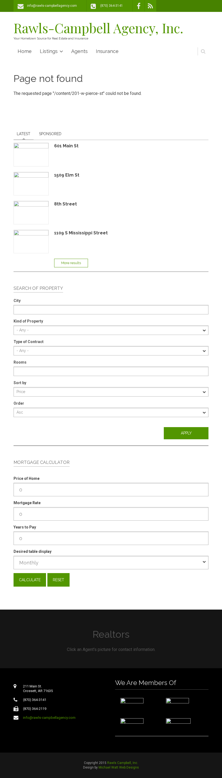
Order (19, 403)
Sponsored (50, 134)
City (17, 300)
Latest (23, 134)
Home (25, 51)
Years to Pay (25, 527)
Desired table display (32, 551)
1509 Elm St (66, 175)
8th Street (65, 204)
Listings (49, 51)
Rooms (20, 362)
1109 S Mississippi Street (81, 232)
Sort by (20, 383)
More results (71, 263)
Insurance (107, 51)
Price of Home (27, 478)
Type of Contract (29, 342)
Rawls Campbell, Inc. (122, 763)
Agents (79, 51)
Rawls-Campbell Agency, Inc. (98, 27)
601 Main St (66, 145)
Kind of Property (28, 321)
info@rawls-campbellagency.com (52, 6)
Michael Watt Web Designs (119, 767)
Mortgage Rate (27, 503)
